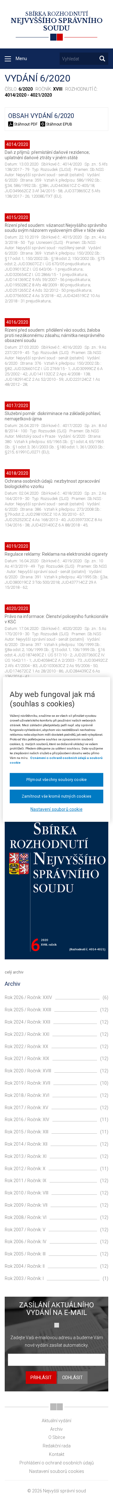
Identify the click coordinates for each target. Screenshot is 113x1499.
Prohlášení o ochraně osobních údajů (56, 1462)
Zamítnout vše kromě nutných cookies (56, 796)
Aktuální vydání (56, 1420)
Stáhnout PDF (25, 124)
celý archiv (14, 972)
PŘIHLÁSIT (41, 1377)
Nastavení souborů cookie (56, 809)
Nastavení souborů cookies (56, 1471)
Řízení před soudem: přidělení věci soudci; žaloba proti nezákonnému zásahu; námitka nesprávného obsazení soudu (55, 335)
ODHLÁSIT (72, 1377)
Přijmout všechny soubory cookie (56, 780)
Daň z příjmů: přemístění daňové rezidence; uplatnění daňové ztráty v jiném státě (47, 155)
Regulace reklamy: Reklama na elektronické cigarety (56, 554)
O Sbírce (56, 1437)
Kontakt (56, 1454)
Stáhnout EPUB (58, 124)
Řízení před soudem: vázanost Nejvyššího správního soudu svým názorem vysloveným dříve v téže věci (56, 228)
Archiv (56, 1429)
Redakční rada (57, 1445)
